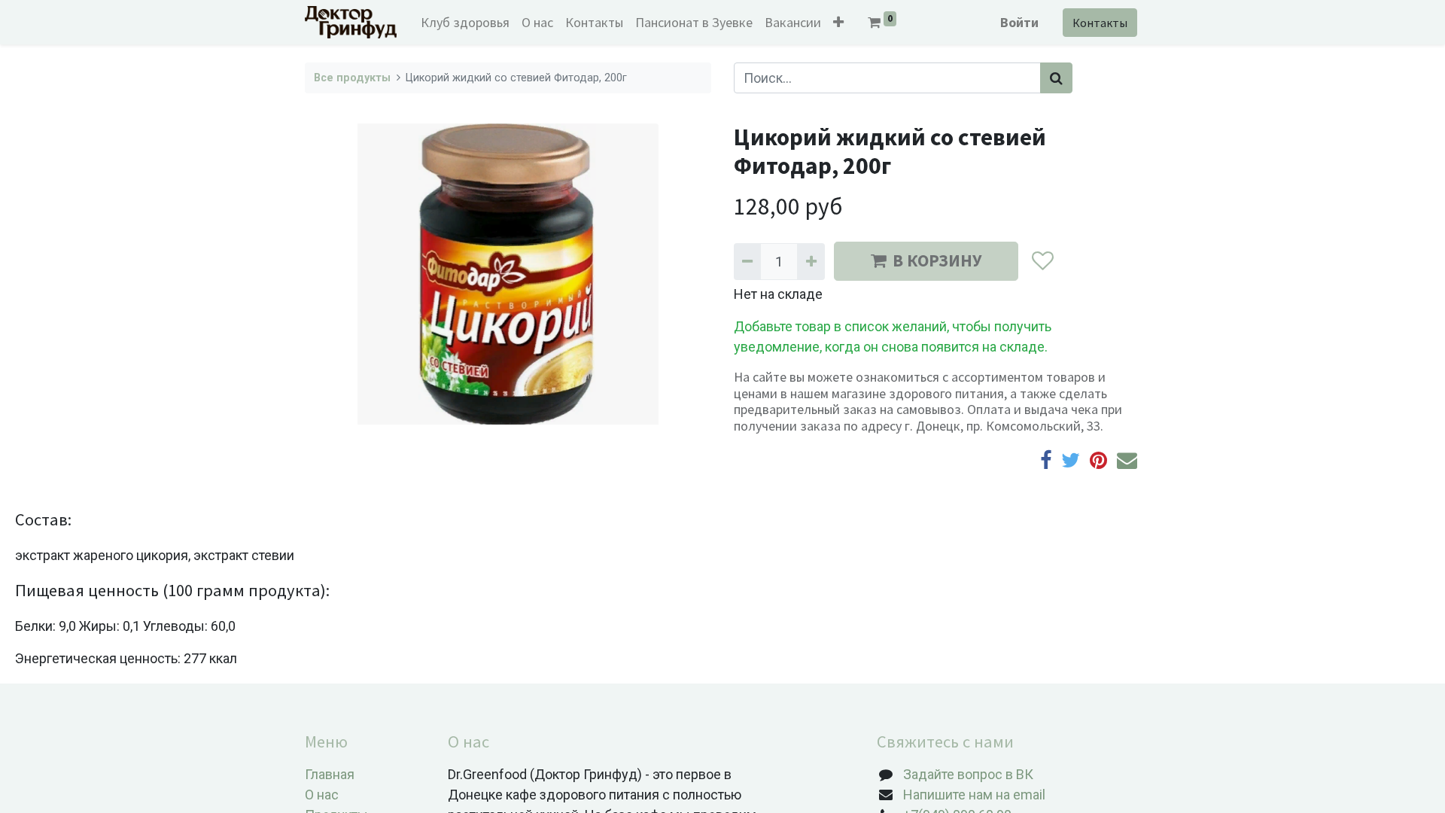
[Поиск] (1056, 77)
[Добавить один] (810, 261)
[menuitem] (465, 22)
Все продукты (352, 78)
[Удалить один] (747, 261)
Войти (1019, 22)
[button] (838, 22)
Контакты (1099, 22)
